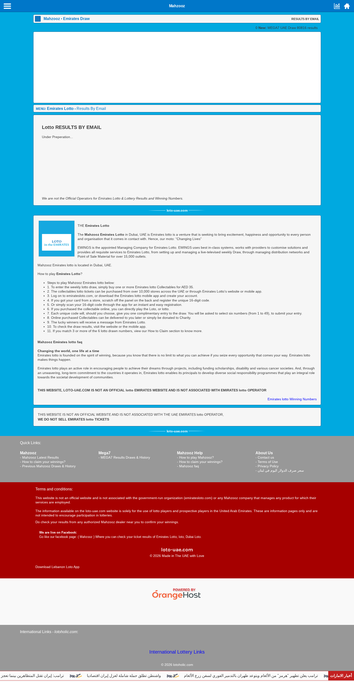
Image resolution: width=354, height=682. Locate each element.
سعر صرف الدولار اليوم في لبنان (281, 470)
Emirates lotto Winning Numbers (292, 399)
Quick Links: (30, 443)
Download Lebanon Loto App (57, 567)
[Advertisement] (177, 68)
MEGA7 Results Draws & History (125, 457)
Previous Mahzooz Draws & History (49, 466)
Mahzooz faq (189, 466)
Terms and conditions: (54, 489)
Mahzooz (86, 537)
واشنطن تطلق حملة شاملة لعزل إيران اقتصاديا (131, 676)
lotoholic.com (65, 632)
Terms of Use (268, 462)
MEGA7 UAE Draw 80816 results (288, 28)
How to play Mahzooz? (196, 457)
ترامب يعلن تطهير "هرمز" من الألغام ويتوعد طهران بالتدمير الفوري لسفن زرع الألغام (258, 676)
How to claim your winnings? (44, 462)
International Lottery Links (177, 652)
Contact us (266, 457)
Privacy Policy (268, 466)
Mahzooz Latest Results (40, 457)
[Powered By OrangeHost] (177, 593)
